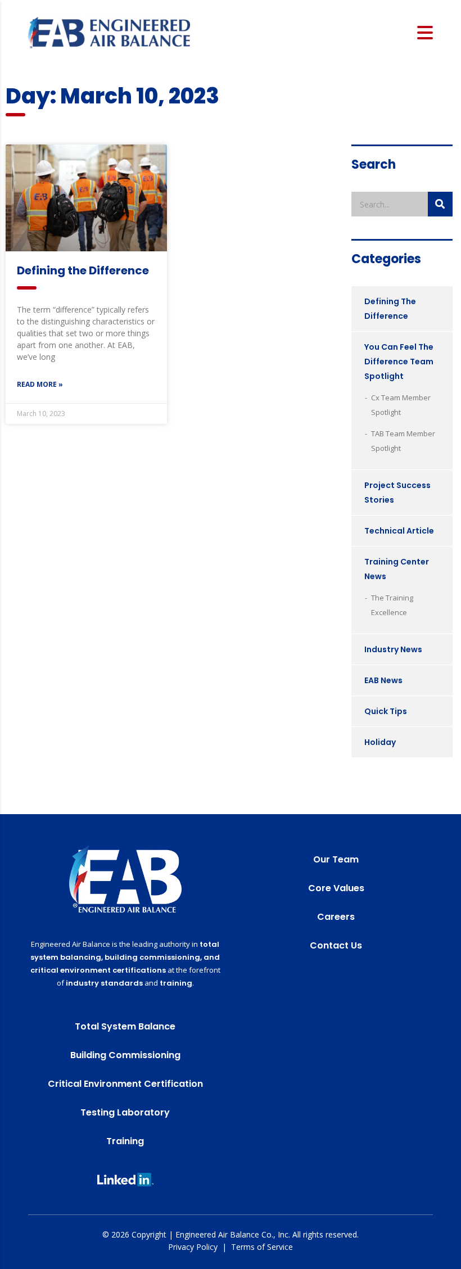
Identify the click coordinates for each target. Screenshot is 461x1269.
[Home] (109, 31)
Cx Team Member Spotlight (401, 404)
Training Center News (396, 569)
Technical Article (399, 530)
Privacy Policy (193, 1246)
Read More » (40, 384)
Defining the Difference (83, 270)
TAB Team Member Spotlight (403, 440)
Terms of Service (262, 1246)
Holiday (380, 742)
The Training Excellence (392, 605)
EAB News (383, 680)
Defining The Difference (390, 309)
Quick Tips (385, 711)
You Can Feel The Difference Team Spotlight (398, 361)
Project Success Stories (397, 492)
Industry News (393, 649)
